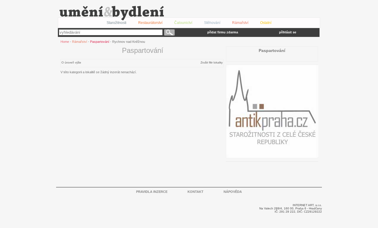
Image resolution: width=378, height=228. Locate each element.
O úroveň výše (71, 62)
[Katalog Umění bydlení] (184, 13)
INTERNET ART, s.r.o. (307, 205)
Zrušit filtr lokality (212, 62)
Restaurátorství (150, 23)
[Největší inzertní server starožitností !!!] (272, 155)
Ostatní (265, 23)
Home (65, 41)
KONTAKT (195, 191)
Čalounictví (183, 23)
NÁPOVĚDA (233, 191)
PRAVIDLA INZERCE (151, 191)
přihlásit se (287, 32)
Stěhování (212, 23)
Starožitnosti (116, 23)
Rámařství (79, 41)
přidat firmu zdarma (222, 32)
